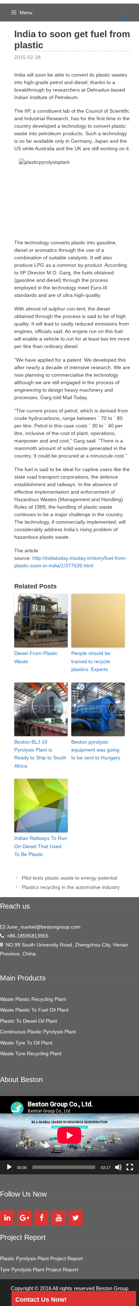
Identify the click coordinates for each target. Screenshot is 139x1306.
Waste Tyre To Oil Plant (26, 1043)
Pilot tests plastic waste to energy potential (69, 878)
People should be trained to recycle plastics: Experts (90, 661)
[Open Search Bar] (124, 18)
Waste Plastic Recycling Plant (33, 999)
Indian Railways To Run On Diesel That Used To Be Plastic (40, 846)
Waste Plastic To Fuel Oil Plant (34, 1010)
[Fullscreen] (129, 1167)
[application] (69, 1135)
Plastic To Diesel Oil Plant (28, 1021)
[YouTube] (58, 1218)
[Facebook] (41, 1218)
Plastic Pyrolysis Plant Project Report (41, 1258)
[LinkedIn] (7, 1218)
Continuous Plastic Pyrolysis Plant (38, 1031)
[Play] (9, 1167)
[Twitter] (75, 1218)
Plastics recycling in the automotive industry (71, 887)
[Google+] (24, 1218)
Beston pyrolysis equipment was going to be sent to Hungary (95, 750)
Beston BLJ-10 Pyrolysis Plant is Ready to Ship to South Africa (40, 754)
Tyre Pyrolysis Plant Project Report (39, 1269)
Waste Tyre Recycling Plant (30, 1053)
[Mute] (118, 1167)
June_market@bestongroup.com (43, 927)
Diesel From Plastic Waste (36, 657)
